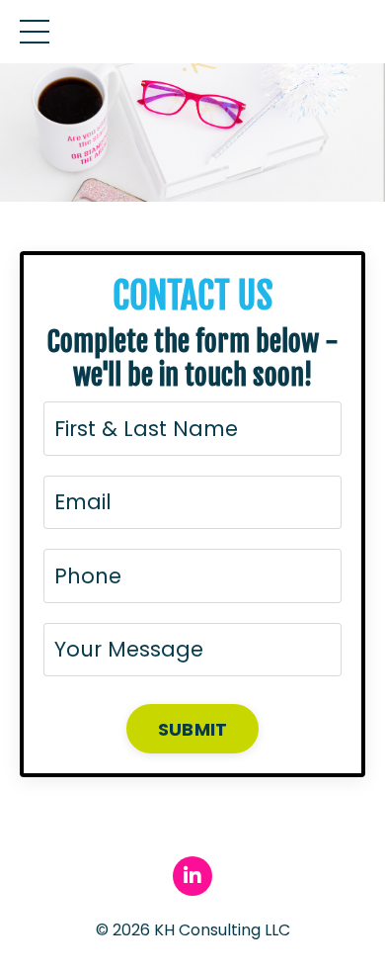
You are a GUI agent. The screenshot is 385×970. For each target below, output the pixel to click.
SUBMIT (193, 729)
